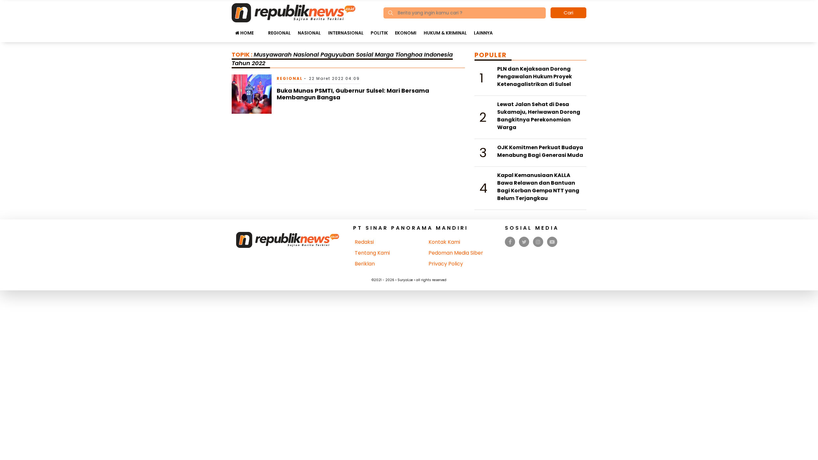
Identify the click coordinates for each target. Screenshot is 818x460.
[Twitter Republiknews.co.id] (524, 242)
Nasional (309, 33)
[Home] (293, 12)
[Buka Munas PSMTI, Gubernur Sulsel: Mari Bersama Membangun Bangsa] (252, 93)
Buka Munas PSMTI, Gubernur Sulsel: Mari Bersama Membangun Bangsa (353, 94)
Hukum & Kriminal (445, 33)
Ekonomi (405, 33)
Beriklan (365, 263)
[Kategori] (260, 29)
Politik (379, 33)
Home (246, 33)
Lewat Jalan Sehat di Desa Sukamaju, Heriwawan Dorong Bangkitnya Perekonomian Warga (538, 116)
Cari (568, 12)
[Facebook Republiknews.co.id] (510, 242)
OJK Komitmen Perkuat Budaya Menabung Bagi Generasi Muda (540, 151)
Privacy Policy (445, 263)
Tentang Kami (372, 253)
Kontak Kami (444, 242)
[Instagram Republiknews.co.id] (538, 242)
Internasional (346, 33)
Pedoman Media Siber (455, 253)
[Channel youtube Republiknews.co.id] (552, 242)
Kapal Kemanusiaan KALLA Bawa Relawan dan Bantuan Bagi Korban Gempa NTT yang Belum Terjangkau (538, 187)
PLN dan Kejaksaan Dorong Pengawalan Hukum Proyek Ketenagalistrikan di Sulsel (534, 76)
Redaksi (364, 242)
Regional (279, 33)
